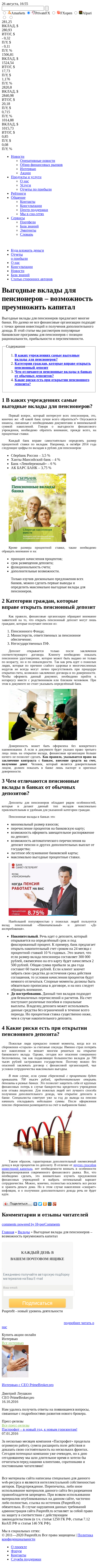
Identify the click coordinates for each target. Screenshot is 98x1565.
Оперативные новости (37, 161)
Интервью (28, 169)
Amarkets (18, 13)
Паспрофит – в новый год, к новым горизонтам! (39, 1429)
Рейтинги (18, 193)
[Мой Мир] (49, 1204)
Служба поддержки (26, 1559)
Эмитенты (28, 230)
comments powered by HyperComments (31, 1224)
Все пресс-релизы (15, 1425)
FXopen (66, 13)
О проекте (19, 1547)
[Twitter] (40, 1204)
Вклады (24, 1232)
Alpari (87, 13)
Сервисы (18, 218)
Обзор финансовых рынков (41, 165)
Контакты (27, 202)
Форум (16, 1551)
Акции (25, 173)
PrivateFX (42, 13)
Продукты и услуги (26, 177)
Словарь (26, 234)
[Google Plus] (54, 1204)
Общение (18, 197)
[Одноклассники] (45, 1204)
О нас (24, 181)
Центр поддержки (34, 210)
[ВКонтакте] (35, 1204)
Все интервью (13, 1343)
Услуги (25, 185)
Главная (8, 1232)
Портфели (28, 222)
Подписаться (37, 1303)
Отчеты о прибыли (19, 256)
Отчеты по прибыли (36, 189)
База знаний (29, 226)
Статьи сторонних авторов (32, 279)
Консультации (31, 206)
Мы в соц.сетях (32, 214)
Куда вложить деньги (27, 250)
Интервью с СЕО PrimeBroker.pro (28, 1385)
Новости (17, 156)
